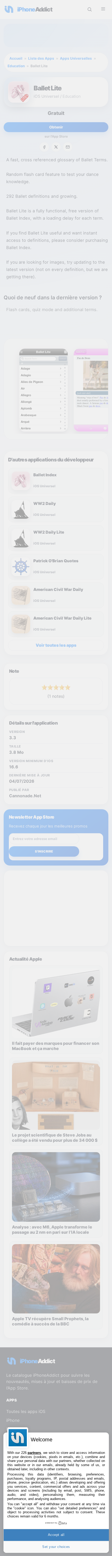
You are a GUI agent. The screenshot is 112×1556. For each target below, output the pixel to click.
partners (34, 1453)
